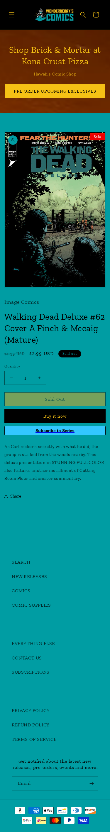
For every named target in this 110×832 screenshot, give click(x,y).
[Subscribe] (91, 783)
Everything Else (33, 643)
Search (21, 562)
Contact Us (27, 658)
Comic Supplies (31, 605)
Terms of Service (34, 739)
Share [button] (15, 496)
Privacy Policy (31, 710)
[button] (11, 14)
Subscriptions (31, 672)
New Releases (29, 576)
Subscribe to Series (55, 430)
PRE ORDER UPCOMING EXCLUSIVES (55, 91)
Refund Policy (31, 725)
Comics (21, 590)
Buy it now (55, 416)
